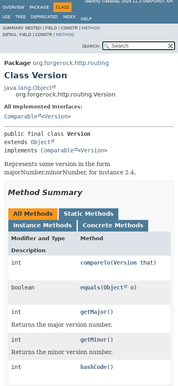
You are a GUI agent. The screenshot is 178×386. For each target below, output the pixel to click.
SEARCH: (91, 46)
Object (41, 142)
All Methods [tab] (33, 213)
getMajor (93, 312)
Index (69, 16)
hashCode (93, 367)
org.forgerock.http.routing (71, 63)
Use (6, 16)
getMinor (93, 339)
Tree (20, 16)
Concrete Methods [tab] (113, 225)
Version (55, 116)
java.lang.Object (28, 87)
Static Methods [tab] (88, 213)
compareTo (95, 262)
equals (90, 287)
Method (91, 28)
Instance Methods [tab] (42, 225)
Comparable (20, 116)
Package (39, 7)
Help (86, 19)
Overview (13, 7)
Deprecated (44, 16)
